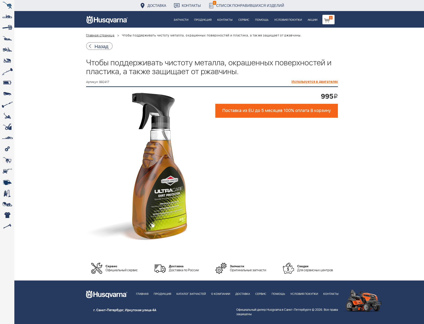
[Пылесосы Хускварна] (7, 193)
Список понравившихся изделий (249, 4)
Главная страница (100, 35)
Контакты (191, 5)
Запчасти (181, 20)
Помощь (262, 20)
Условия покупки (288, 20)
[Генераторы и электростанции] (7, 160)
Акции (312, 20)
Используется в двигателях (315, 81)
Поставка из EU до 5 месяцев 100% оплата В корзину (276, 110)
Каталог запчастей (191, 294)
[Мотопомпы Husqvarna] (7, 182)
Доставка (157, 5)
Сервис (243, 20)
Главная (142, 294)
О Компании (220, 294)
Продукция (203, 20)
